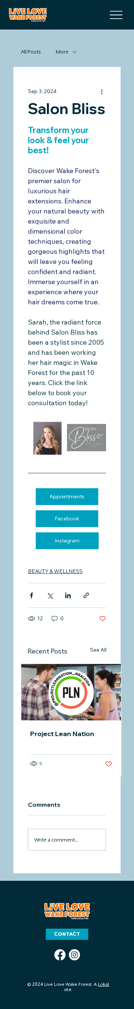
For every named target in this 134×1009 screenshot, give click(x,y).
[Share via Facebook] (31, 595)
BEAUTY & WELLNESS (55, 571)
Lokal (103, 984)
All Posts (31, 52)
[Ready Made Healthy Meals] (71, 692)
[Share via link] (86, 595)
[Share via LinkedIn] (67, 595)
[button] (67, 934)
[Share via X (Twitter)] (49, 595)
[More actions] (101, 91)
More (62, 52)
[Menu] (116, 14)
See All (98, 649)
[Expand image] (47, 437)
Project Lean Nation (62, 733)
